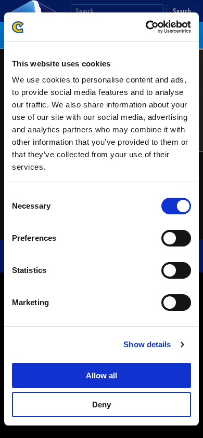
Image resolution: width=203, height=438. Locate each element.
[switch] (176, 238)
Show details (147, 344)
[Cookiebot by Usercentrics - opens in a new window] (146, 27)
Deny (101, 404)
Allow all (101, 375)
